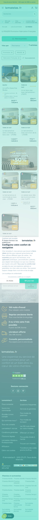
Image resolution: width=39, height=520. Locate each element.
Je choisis (9, 281)
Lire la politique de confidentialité (12, 273)
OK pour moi (29, 281)
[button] (4, 516)
